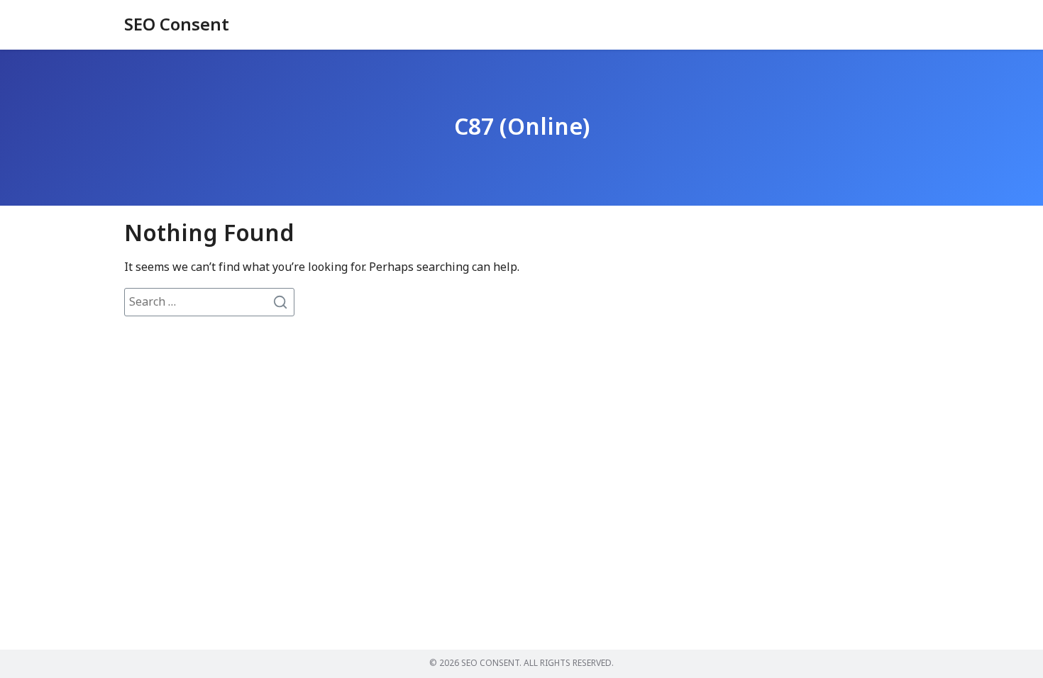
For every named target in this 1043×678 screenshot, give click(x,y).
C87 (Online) (522, 128)
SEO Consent (176, 25)
